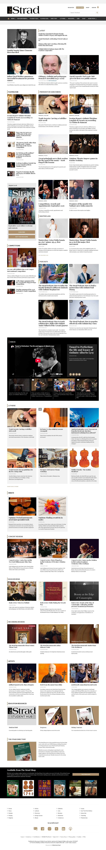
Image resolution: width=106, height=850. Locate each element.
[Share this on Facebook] (70, 374)
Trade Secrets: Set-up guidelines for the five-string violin (21, 470)
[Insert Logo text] (23, 13)
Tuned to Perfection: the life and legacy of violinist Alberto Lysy (25, 173)
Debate (10, 813)
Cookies (79, 836)
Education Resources (17, 703)
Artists (36, 808)
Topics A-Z (55, 836)
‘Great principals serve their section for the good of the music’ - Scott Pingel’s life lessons (53, 160)
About (36, 817)
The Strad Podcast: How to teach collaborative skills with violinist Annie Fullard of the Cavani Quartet (53, 323)
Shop (87, 7)
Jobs (59, 811)
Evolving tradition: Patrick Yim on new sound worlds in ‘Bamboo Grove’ (26, 164)
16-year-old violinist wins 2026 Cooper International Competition (20, 270)
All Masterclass (43, 255)
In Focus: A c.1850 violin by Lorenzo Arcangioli (51, 430)
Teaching (83, 815)
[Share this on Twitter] (73, 374)
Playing (10, 815)
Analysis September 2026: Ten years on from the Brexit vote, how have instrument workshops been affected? (84, 431)
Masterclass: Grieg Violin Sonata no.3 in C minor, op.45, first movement (51, 242)
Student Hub (13, 727)
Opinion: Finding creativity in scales (50, 518)
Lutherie (12, 406)
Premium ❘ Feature (43, 115)
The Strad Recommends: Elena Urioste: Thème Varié (21, 646)
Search (97, 12)
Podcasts (44, 262)
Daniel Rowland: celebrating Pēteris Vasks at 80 (53, 39)
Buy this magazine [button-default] (22, 236)
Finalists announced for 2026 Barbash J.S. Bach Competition (26, 290)
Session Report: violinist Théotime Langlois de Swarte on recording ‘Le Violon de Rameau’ (20, 117)
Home (10, 808)
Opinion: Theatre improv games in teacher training (83, 159)
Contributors (36, 836)
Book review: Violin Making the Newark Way (53, 603)
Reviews (60, 813)
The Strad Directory (17, 739)
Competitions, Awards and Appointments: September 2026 (51, 205)
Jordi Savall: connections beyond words (84, 685)
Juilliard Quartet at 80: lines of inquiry (21, 685)
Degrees (43, 727)
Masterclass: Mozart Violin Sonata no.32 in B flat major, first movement (83, 242)
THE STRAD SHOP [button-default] (85, 774)
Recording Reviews (16, 622)
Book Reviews (14, 579)
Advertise (60, 815)
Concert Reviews (15, 536)
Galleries (60, 808)
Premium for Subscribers (50, 92)
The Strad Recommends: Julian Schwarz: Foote (50, 646)
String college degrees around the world (50, 730)
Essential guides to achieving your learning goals (20, 730)
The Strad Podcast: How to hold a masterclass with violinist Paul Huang (82, 287)
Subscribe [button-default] (21, 232)
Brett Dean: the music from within (51, 685)
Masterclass (45, 216)
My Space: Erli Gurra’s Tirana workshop (50, 470)
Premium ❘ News (42, 201)
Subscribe (80, 7)
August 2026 (12, 185)
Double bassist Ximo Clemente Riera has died (19, 51)
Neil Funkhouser (52, 80)
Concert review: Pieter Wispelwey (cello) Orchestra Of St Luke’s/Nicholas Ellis (52, 562)
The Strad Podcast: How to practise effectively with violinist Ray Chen (83, 322)
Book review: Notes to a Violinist (19, 603)
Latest (42, 31)
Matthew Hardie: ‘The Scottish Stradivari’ (81, 470)
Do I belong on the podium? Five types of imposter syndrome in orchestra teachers (25, 155)
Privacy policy (72, 836)
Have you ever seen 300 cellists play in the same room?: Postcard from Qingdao (24, 134)
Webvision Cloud (56, 845)
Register (71, 7)
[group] (91, 19)
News (10, 811)
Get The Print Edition (86, 811)
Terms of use (63, 836)
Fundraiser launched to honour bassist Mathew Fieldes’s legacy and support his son (52, 34)
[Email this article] (79, 374)
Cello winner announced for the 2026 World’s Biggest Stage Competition (26, 282)
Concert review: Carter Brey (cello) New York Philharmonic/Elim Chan (20, 561)
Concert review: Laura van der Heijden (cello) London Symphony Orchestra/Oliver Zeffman (84, 562)
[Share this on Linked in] (76, 374)
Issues (82, 808)
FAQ (84, 836)
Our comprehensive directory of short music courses (84, 730)
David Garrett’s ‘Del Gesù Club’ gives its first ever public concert (83, 77)
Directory (37, 813)
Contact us (61, 817)
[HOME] (8, 19)
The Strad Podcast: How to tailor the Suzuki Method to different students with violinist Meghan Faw (53, 287)
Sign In (94, 7)
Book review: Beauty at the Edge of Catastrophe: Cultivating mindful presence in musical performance (82, 604)
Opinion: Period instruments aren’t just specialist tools (20, 518)
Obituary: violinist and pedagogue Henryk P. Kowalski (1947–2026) (52, 77)
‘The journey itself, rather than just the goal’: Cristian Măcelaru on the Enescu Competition (26, 145)
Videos (12, 342)
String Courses (76, 727)
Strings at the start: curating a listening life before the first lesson (52, 44)
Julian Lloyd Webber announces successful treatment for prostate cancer (20, 78)
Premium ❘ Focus (42, 155)
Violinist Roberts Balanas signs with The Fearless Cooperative (51, 49)
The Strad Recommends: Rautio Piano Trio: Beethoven (83, 646)
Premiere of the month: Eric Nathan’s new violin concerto (81, 205)
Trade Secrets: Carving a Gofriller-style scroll (52, 119)
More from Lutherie (12, 486)
